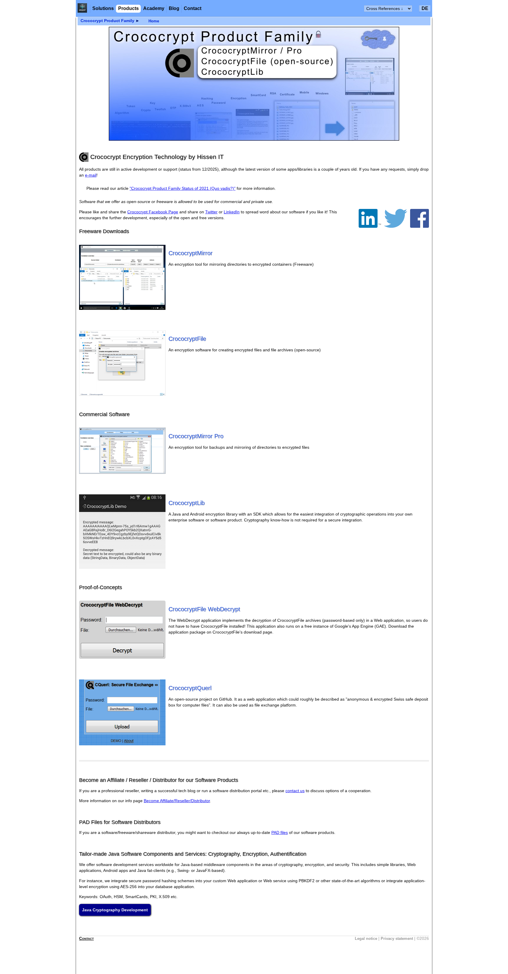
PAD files (279, 832)
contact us (295, 790)
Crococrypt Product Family (107, 21)
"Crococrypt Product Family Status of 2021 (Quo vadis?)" (182, 188)
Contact (192, 8)
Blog (174, 8)
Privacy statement (397, 938)
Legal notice (366, 938)
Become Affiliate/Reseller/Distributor (177, 800)
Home (153, 21)
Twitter (211, 212)
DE (425, 8)
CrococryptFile (187, 338)
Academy (153, 8)
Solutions (103, 8)
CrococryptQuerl (189, 688)
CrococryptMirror (190, 253)
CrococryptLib (186, 503)
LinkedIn (232, 212)
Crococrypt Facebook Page (152, 212)
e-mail (90, 175)
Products (128, 8)
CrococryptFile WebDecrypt (204, 609)
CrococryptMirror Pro (195, 436)
